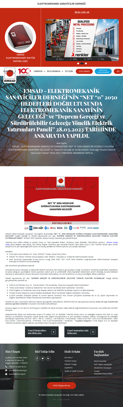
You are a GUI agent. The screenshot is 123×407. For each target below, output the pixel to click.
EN (118, 71)
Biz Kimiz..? (69, 357)
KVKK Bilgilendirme (61, 385)
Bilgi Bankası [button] (54, 71)
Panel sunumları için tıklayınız (77, 332)
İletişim (69, 71)
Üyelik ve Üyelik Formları (74, 371)
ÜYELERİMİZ (84, 71)
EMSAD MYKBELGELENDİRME (103, 71)
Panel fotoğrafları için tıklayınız (37, 332)
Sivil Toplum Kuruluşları (103, 364)
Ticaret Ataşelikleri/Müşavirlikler (103, 372)
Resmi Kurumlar (100, 361)
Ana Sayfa (62, 143)
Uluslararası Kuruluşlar (102, 368)
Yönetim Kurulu (70, 361)
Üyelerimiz (69, 368)
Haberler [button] (38, 71)
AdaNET (67, 399)
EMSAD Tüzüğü (71, 364)
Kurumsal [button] (8, 71)
